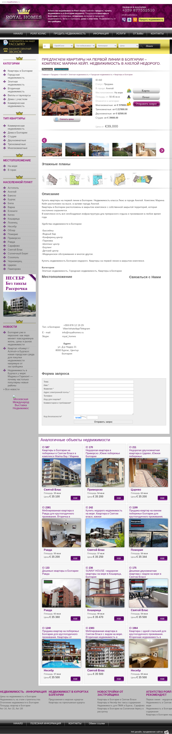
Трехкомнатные (17, 144)
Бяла (11, 203)
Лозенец (12, 222)
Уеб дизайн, (137, 731)
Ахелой (12, 191)
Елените (12, 211)
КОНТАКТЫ (157, 33)
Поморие (13, 234)
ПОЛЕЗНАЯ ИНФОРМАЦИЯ (45, 723)
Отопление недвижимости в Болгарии (19, 702)
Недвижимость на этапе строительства (20, 699)
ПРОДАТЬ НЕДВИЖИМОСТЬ (70, 33)
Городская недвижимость (16, 76)
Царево (12, 265)
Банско (12, 195)
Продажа (54, 75)
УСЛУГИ (120, 33)
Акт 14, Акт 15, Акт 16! (11, 708)
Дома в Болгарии (17, 132)
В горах (12, 169)
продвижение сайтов (153, 731)
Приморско (14, 238)
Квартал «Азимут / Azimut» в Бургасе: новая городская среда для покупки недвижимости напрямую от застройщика (21, 357)
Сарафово (14, 245)
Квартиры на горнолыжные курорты (67, 702)
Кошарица (13, 218)
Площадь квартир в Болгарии (15, 705)
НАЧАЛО (18, 33)
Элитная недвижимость (16, 83)
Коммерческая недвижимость (16, 104)
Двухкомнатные (17, 140)
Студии (12, 136)
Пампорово (14, 268)
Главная (45, 75)
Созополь (13, 257)
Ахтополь (13, 187)
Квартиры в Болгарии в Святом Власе (116, 699)
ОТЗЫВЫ (138, 33)
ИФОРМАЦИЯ (101, 33)
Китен (11, 214)
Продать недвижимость (151, 19)
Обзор (11, 230)
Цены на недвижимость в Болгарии (18, 696)
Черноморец (15, 261)
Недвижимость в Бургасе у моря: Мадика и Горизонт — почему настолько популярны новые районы (20, 378)
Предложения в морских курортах (66, 699)
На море (12, 166)
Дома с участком (17, 99)
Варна (11, 207)
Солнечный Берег (18, 253)
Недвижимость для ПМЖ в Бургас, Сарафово (120, 705)
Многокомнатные (17, 148)
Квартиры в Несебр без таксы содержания (119, 702)
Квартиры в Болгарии (20, 70)
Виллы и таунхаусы (19, 95)
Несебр (12, 226)
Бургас (12, 199)
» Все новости (11, 389)
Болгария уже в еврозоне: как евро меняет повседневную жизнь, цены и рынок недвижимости (20, 338)
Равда (11, 241)
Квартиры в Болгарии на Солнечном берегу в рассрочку (120, 710)
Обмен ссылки (97, 723)
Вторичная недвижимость (16, 90)
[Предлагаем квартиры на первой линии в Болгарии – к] (67, 114)
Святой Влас (15, 249)
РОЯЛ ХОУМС (38, 33)
